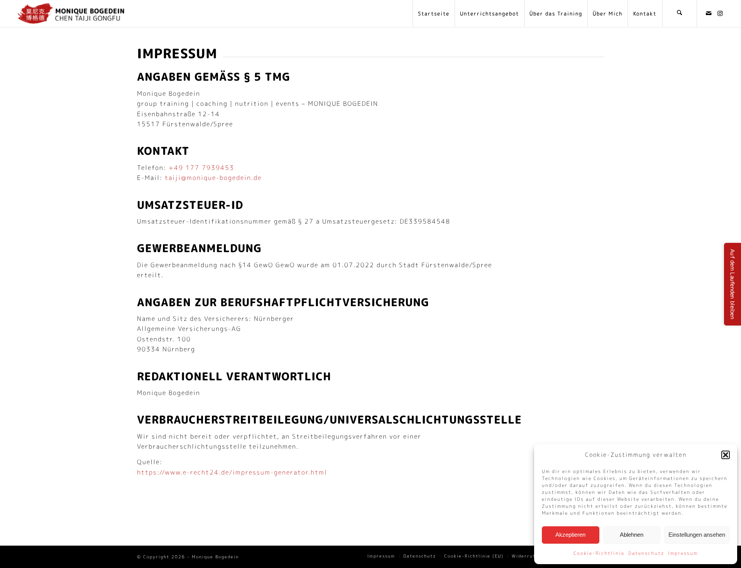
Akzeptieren (570, 534)
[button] (725, 455)
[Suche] (679, 13)
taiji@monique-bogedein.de (213, 177)
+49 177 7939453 (201, 167)
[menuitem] (434, 13)
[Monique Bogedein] (71, 13)
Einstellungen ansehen (696, 534)
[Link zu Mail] (709, 13)
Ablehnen (631, 534)
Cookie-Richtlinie (599, 553)
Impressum (683, 553)
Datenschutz (646, 553)
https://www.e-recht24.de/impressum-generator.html (232, 472)
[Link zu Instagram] (720, 13)
